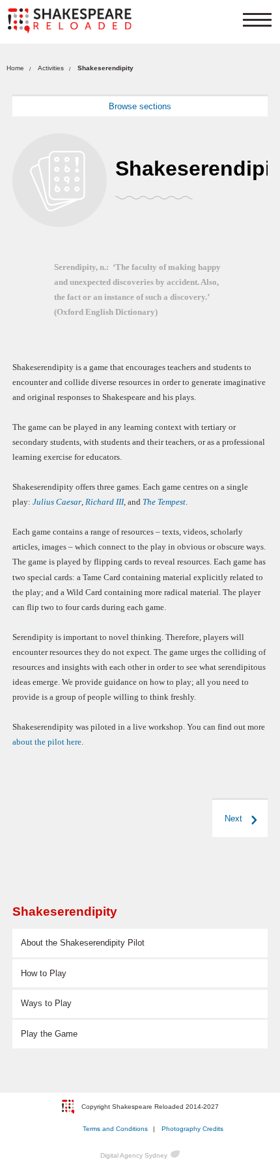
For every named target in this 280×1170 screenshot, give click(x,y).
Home (15, 68)
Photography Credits (192, 1128)
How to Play (43, 973)
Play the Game (49, 1034)
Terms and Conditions (115, 1128)
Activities (51, 68)
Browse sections (140, 106)
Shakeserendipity (64, 911)
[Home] (70, 21)
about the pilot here (46, 742)
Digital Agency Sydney (133, 1155)
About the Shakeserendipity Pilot (83, 943)
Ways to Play (46, 1003)
